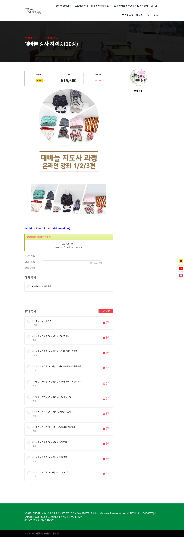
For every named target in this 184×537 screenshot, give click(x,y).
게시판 (139, 15)
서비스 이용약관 (48, 519)
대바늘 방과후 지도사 (33, 37)
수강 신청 (98, 80)
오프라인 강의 (81, 5)
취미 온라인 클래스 (100, 5)
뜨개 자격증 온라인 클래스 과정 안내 (131, 5)
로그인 (149, 15)
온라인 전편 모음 (51, 37)
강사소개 (155, 5)
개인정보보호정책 (31, 519)
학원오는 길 (127, 15)
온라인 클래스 (62, 5)
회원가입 (157, 15)
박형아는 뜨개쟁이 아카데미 (48, 533)
